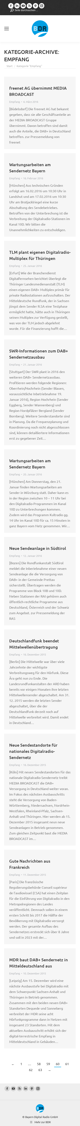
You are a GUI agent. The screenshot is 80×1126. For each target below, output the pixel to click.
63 (40, 1070)
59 (48, 1064)
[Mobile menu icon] (6, 28)
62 (31, 1070)
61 (67, 1064)
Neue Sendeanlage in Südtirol (37, 548)
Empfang (14, 101)
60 (57, 1064)
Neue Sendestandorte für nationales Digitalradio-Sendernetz (33, 751)
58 (39, 1064)
